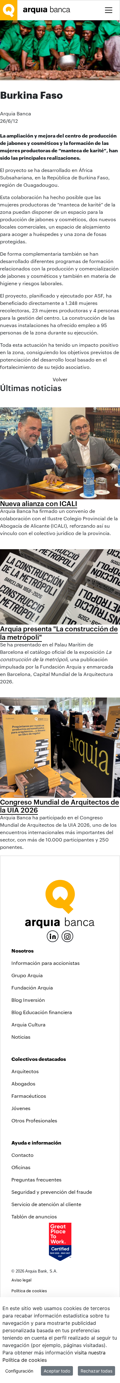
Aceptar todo (57, 1370)
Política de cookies (29, 1290)
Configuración (19, 1370)
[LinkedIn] (52, 935)
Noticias (20, 1037)
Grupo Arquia (27, 975)
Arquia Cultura (28, 1024)
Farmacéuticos (28, 1096)
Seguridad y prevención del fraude (51, 1192)
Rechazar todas (96, 1370)
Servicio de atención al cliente (46, 1204)
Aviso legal (21, 1279)
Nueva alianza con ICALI (38, 503)
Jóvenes (20, 1108)
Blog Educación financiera (41, 1012)
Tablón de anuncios (34, 1216)
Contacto (22, 1155)
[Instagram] (67, 936)
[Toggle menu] (108, 10)
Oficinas (20, 1167)
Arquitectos (25, 1071)
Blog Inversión (28, 1000)
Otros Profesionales (34, 1120)
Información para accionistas (45, 963)
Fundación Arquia (32, 987)
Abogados (23, 1083)
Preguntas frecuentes (36, 1179)
